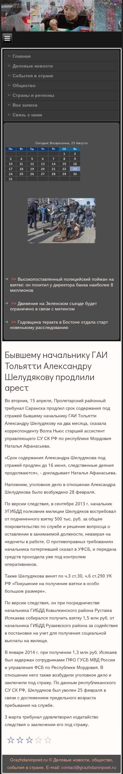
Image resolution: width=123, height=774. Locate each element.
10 (11, 164)
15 (64, 164)
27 (43, 174)
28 (54, 174)
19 (32, 169)
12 (32, 164)
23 (75, 169)
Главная (22, 56)
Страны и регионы (33, 95)
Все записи (25, 105)
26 (32, 174)
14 (54, 164)
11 (21, 164)
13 (43, 164)
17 (11, 169)
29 (64, 174)
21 (54, 169)
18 (21, 169)
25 (21, 174)
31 (11, 179)
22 (64, 169)
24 (11, 174)
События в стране (33, 76)
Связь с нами (27, 115)
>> (14, 279)
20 (43, 169)
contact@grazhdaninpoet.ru (88, 767)
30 (75, 174)
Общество (24, 86)
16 (75, 164)
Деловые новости (33, 66)
